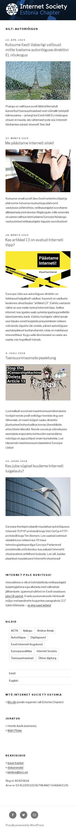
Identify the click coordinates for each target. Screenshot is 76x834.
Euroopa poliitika (21, 651)
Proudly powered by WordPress (25, 825)
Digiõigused (38, 637)
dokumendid (15, 767)
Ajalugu (27, 630)
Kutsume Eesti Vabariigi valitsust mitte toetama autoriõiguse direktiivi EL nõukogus (37, 50)
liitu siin (12, 702)
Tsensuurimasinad (22, 658)
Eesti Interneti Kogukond (27, 644)
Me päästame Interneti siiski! (29, 143)
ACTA (14, 630)
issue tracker (16, 763)
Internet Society (47, 651)
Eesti (12, 673)
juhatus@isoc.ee (18, 772)
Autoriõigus (18, 637)
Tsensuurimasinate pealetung (30, 358)
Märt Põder (15, 730)
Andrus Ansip (45, 630)
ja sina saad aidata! (39, 605)
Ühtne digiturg (47, 658)
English (13, 680)
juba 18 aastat (14, 596)
